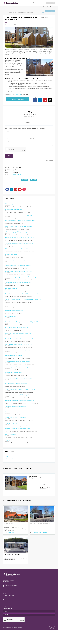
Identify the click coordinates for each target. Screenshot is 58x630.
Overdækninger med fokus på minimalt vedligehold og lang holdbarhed (21, 350)
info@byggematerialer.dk (11, 585)
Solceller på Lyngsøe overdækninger (13, 372)
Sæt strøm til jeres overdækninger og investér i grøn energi (18, 367)
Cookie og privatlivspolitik (8, 595)
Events (39, 2)
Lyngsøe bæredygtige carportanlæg (13, 355)
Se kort (34, 179)
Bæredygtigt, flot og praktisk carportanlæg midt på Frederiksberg (20, 400)
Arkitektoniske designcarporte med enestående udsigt (17, 361)
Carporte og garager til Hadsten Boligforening (15, 417)
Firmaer (34, 2)
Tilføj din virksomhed (47, 6)
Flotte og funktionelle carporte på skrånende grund (17, 395)
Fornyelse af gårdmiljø (10, 316)
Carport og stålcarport (40, 532)
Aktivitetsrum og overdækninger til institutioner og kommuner (19, 243)
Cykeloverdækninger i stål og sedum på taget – (16, 260)
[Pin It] (50, 11)
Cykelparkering (32, 476)
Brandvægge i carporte (10, 434)
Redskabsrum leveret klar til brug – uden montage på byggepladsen (20, 215)
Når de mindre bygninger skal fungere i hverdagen (16, 232)
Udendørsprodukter (9, 459)
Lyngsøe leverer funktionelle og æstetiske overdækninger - (18, 333)
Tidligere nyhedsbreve (8, 591)
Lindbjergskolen (8, 524)
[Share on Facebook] (46, 11)
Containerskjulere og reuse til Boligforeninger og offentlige (18, 344)
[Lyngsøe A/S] (44, 486)
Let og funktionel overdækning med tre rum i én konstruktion (19, 248)
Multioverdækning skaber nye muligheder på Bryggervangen (19, 271)
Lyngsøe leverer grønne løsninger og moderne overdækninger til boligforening (23, 321)
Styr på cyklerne (9, 440)
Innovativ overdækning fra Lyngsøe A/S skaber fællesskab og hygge (20, 277)
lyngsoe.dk (18, 94)
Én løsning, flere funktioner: (11, 254)
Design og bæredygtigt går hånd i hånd (14, 423)
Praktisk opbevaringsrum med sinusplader (14, 310)
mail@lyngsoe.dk (17, 174)
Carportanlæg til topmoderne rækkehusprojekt (16, 383)
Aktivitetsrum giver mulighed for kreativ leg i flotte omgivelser (19, 378)
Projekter (29, 2)
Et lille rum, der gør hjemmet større (13, 204)
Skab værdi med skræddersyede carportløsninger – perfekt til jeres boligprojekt (23, 299)
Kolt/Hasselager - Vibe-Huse (12, 554)
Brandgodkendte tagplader (11, 288)
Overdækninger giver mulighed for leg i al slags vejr (17, 411)
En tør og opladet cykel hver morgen (13, 209)
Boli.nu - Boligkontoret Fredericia (40, 524)
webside (25, 179)
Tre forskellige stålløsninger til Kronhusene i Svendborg (17, 265)
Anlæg (6, 456)
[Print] (54, 11)
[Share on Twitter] (52, 11)
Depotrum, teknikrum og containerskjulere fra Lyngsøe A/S (18, 428)
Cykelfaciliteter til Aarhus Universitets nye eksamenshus (18, 282)
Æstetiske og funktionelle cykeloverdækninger (15, 406)
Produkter (23, 2)
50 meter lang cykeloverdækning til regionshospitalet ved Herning (20, 389)
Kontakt (5, 593)
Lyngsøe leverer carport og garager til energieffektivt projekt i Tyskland (21, 293)
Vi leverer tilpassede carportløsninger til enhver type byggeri (18, 226)
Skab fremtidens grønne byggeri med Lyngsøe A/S (16, 327)
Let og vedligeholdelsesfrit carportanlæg (14, 305)
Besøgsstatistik (6, 586)
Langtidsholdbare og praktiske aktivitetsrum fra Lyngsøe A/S (19, 338)
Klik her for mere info (18, 99)
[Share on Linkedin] (48, 11)
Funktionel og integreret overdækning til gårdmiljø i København (19, 237)
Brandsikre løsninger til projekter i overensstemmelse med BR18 (20, 220)
